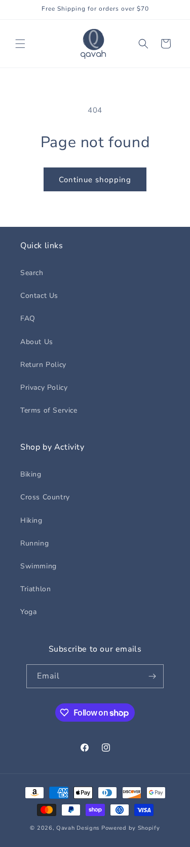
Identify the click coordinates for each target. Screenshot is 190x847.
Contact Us (39, 295)
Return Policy (43, 364)
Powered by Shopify (130, 828)
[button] (20, 43)
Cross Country (45, 497)
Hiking (31, 520)
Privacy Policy (43, 387)
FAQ (27, 318)
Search (32, 273)
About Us (36, 342)
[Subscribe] (152, 676)
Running (34, 543)
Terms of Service (49, 410)
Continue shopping (95, 180)
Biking (31, 474)
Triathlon (35, 589)
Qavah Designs (77, 828)
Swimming (38, 566)
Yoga (28, 612)
